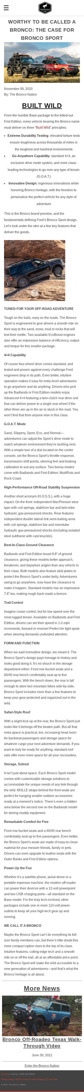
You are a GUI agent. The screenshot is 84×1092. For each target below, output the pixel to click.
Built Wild (43, 127)
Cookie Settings (37, 1079)
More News (42, 988)
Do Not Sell (51, 1079)
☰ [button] (6, 8)
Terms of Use (22, 1079)
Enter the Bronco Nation (42, 1065)
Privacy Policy (7, 1079)
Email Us (5, 1074)
